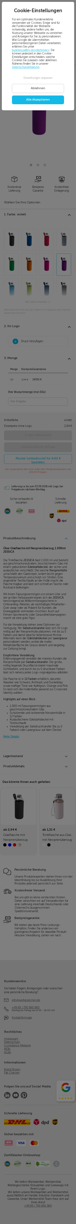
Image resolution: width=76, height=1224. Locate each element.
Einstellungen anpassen (38, 78)
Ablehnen (38, 88)
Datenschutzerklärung (25, 67)
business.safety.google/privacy (30, 50)
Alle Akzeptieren (38, 99)
